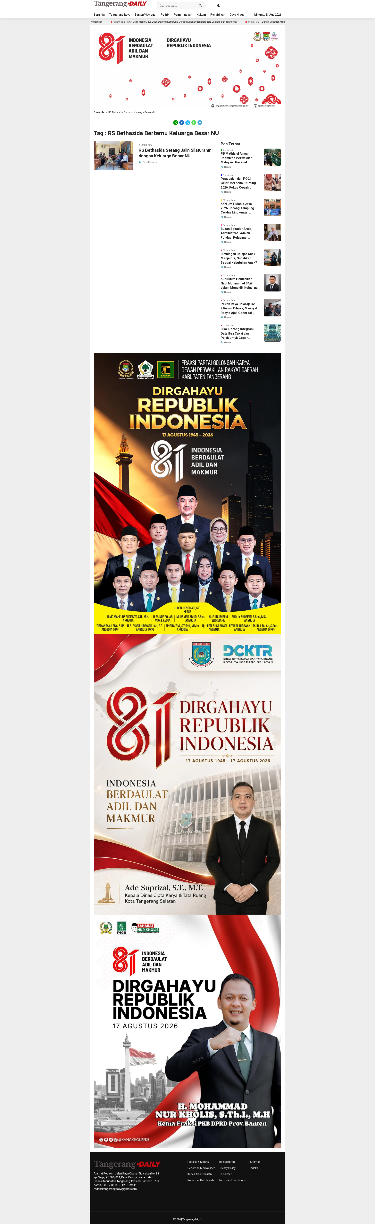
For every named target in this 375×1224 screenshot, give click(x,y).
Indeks (254, 1168)
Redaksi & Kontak (198, 1161)
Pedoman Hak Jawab (201, 1180)
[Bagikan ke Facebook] (182, 122)
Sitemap (255, 1161)
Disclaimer (225, 1174)
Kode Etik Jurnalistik (200, 1174)
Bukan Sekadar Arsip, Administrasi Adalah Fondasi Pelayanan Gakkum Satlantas (236, 21)
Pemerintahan (183, 14)
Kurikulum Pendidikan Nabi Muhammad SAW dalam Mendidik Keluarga (239, 283)
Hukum (201, 14)
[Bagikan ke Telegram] (199, 122)
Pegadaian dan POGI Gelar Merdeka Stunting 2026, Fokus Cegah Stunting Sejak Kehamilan (238, 183)
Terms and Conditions (232, 1180)
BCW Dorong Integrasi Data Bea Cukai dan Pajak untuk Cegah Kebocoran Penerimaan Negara (238, 333)
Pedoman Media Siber (201, 1168)
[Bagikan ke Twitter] (188, 122)
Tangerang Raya (119, 14)
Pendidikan (217, 14)
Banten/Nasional (145, 14)
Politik (165, 14)
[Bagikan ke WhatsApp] (194, 122)
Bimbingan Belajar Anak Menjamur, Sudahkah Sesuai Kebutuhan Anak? (239, 258)
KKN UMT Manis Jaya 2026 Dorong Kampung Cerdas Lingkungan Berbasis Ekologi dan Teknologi (111, 21)
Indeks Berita (227, 1161)
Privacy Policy (227, 1168)
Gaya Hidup (237, 14)
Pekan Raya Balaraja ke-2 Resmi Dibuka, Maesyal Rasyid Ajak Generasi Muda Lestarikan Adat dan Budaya (239, 308)
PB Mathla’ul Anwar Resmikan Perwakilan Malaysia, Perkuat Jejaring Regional (236, 158)
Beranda (99, 14)
